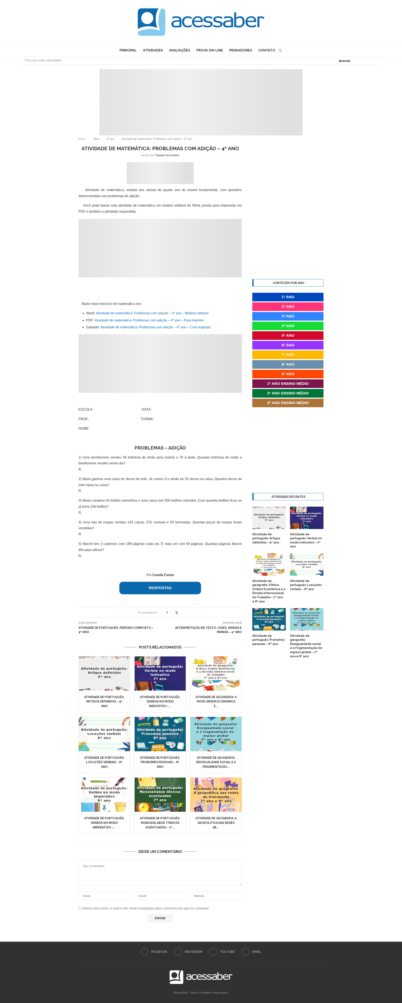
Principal (128, 50)
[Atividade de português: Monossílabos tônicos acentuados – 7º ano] (160, 795)
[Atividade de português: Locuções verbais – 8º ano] (104, 734)
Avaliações (179, 50)
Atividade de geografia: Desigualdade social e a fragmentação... (216, 762)
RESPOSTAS (160, 588)
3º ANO (288, 316)
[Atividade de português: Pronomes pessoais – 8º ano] (160, 734)
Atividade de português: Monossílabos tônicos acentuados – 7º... (160, 823)
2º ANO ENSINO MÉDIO (288, 393)
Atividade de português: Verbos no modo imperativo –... (104, 823)
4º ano (110, 138)
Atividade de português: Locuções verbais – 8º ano (104, 762)
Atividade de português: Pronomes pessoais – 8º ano (160, 762)
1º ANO (288, 297)
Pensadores (240, 50)
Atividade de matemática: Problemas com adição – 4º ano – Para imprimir (149, 320)
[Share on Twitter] (176, 612)
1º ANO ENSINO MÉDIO (288, 383)
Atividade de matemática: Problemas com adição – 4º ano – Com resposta (155, 327)
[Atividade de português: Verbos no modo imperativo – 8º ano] (104, 795)
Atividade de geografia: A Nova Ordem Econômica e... (216, 701)
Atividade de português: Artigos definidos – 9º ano (104, 701)
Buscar (344, 61)
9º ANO (288, 374)
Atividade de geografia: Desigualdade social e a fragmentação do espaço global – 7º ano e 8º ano (306, 646)
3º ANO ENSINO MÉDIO (288, 403)
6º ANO (288, 345)
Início (82, 138)
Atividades (153, 50)
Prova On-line (209, 50)
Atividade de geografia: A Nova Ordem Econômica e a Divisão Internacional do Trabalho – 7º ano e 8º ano (268, 591)
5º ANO (288, 335)
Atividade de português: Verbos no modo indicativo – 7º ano (306, 540)
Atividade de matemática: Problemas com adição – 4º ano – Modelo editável (152, 313)
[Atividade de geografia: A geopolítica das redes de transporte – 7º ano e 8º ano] (216, 795)
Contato (266, 50)
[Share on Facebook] (172, 612)
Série (96, 138)
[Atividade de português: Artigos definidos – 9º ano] (104, 673)
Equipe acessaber (167, 155)
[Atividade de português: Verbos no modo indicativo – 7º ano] (160, 673)
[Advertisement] (366, 961)
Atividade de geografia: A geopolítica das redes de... (216, 823)
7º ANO (288, 355)
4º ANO (288, 326)
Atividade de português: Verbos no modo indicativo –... (160, 701)
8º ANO (288, 364)
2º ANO (288, 306)
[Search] (280, 50)
